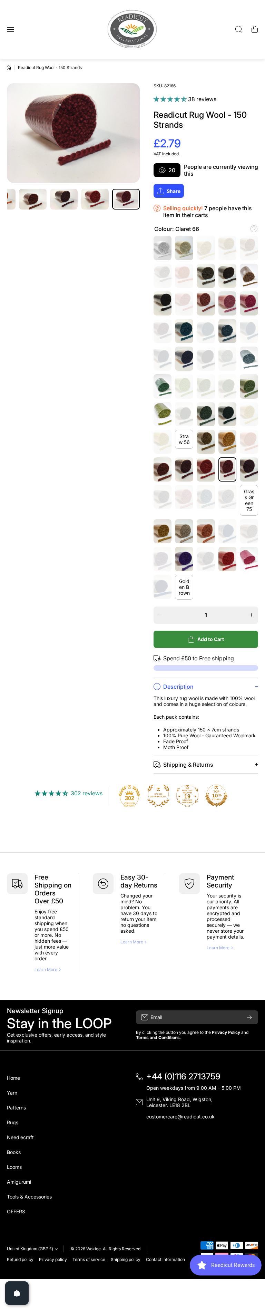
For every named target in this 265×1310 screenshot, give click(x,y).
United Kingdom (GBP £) (30, 1248)
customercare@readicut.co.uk (180, 1116)
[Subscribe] (249, 1017)
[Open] (17, 1293)
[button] (254, 29)
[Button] (254, 228)
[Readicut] (132, 29)
